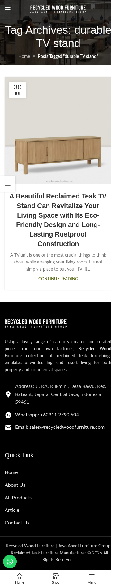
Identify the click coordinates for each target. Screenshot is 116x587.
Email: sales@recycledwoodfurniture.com (60, 427)
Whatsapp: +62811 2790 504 (47, 414)
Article (12, 510)
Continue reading (58, 279)
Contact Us (17, 522)
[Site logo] (58, 9)
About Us (15, 485)
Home (24, 56)
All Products (18, 497)
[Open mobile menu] (8, 9)
